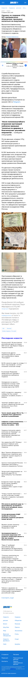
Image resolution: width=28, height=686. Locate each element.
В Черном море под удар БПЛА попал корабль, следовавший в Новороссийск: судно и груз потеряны (12, 485)
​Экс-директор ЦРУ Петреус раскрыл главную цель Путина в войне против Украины (12, 444)
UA (25, 2)
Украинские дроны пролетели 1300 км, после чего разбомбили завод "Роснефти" (11, 355)
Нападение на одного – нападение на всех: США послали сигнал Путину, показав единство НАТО (11, 384)
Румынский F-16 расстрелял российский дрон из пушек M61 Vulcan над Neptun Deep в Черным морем (13, 345)
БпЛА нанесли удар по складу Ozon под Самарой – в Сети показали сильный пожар (13, 364)
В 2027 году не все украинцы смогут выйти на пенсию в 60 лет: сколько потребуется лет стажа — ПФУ (12, 570)
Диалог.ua (12, 668)
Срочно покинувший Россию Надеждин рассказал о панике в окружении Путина (12, 464)
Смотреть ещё (8, 598)
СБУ (3, 328)
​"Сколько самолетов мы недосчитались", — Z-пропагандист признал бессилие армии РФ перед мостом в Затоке (11, 559)
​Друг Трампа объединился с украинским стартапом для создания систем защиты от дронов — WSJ (12, 455)
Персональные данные (18, 658)
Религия (9, 328)
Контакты (5, 661)
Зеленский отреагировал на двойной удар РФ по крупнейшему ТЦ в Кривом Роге (12, 474)
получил (5, 309)
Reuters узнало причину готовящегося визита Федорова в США (10, 526)
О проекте (5, 654)
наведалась (6, 315)
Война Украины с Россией (9, 331)
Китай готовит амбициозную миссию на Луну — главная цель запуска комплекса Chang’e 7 (12, 580)
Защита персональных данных (18, 663)
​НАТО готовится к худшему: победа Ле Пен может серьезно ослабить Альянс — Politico (12, 395)
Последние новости (12, 338)
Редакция (5, 658)
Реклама (16, 654)
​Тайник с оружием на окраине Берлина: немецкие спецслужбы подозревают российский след (12, 590)
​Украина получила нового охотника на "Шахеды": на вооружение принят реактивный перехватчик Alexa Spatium (11, 434)
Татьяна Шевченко (12, 37)
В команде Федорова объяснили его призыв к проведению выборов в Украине (10, 374)
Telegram (16, 102)
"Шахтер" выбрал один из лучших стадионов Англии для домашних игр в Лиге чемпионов (13, 405)
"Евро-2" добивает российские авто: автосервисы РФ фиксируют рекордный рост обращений (12, 547)
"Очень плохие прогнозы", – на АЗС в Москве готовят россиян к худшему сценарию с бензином (13, 496)
